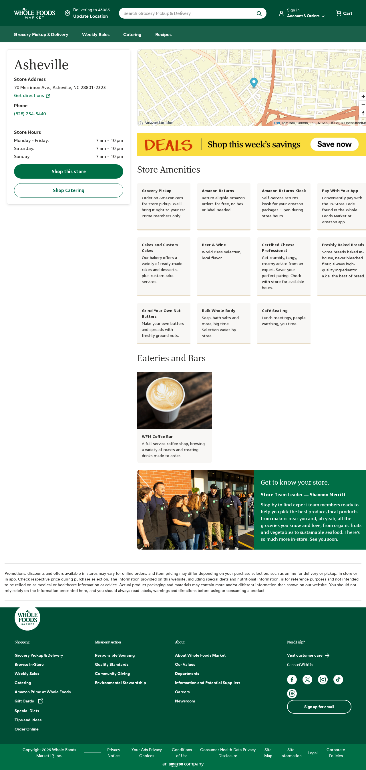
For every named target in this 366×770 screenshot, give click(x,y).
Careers (182, 692)
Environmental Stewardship (120, 683)
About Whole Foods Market (200, 655)
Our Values (185, 664)
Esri (277, 122)
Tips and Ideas (28, 720)
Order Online (27, 729)
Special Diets (27, 711)
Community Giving (112, 673)
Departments (187, 673)
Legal (313, 752)
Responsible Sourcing (115, 655)
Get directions (29, 95)
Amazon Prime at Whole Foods (43, 692)
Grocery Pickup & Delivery (39, 655)
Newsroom (185, 701)
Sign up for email (319, 707)
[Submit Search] (259, 13)
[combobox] (186, 13)
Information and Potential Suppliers (207, 683)
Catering (23, 683)
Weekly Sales (27, 673)
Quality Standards (111, 664)
